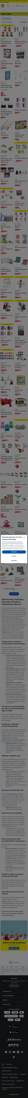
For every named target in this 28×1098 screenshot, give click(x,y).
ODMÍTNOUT (14, 560)
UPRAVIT (14, 556)
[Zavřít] (24, 537)
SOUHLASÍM (14, 552)
